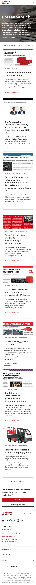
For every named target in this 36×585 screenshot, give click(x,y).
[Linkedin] (3, 520)
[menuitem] (3, 520)
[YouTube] (7, 520)
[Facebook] (10, 520)
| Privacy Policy (18, 581)
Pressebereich (9, 45)
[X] (14, 520)
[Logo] (6, 2)
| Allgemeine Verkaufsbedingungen (23, 582)
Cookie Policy (9, 581)
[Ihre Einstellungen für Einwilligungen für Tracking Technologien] (33, 582)
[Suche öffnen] (29, 2)
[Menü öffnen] (33, 2)
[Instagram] (18, 520)
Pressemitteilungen (25, 45)
